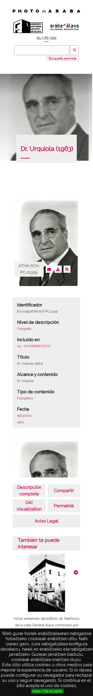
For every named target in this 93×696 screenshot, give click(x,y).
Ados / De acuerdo (47, 691)
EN (53, 38)
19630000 (24, 415)
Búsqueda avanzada (63, 58)
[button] (76, 572)
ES (46, 38)
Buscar (74, 50)
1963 (20, 422)
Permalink (64, 505)
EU (39, 38)
